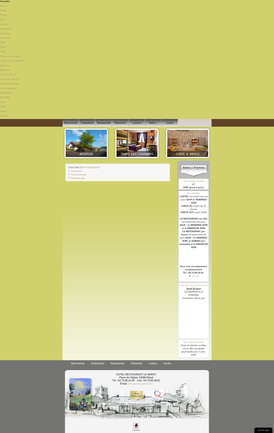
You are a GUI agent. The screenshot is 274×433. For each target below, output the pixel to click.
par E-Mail (195, 276)
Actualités (5, 1)
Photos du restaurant (10, 56)
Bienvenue (5, 65)
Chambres (5, 38)
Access (3, 24)
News (3, 6)
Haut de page (263, 430)
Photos (3, 10)
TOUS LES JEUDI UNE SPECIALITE (193, 285)
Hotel (2, 42)
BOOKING (5, 97)
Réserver (120, 122)
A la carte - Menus (9, 79)
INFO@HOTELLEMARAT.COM (140, 384)
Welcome (4, 70)
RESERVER (6, 93)
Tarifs (2, 47)
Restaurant (5, 28)
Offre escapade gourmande (193, 181)
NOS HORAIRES (193, 193)
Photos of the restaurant (12, 60)
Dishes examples (8, 88)
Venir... (153, 122)
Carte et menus (8, 74)
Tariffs (3, 51)
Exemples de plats (9, 83)
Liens (2, 102)
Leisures (4, 115)
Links (2, 106)
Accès (3, 19)
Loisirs (3, 111)
